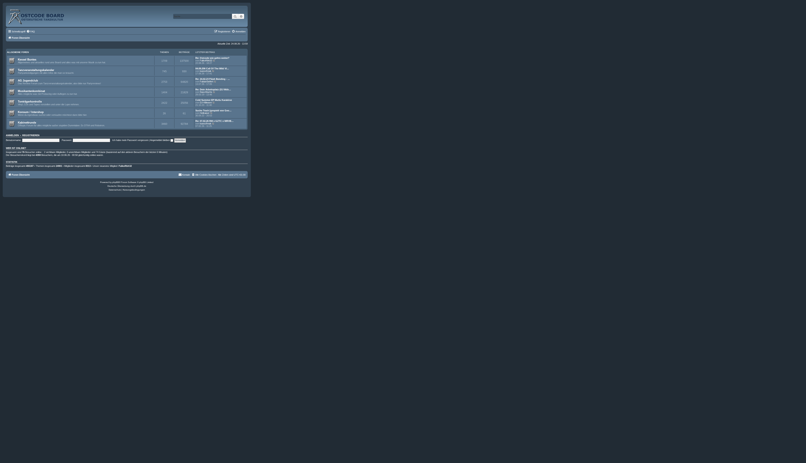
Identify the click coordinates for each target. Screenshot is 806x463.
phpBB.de (141, 186)
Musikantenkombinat (31, 91)
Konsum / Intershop (31, 112)
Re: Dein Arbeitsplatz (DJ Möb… (213, 89)
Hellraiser (204, 113)
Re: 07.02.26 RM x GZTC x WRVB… (214, 121)
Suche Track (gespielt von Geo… (213, 110)
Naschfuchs (206, 92)
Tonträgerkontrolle (30, 101)
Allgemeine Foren (18, 52)
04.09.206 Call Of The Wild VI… (212, 68)
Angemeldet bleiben (160, 140)
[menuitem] (30, 31)
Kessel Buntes (27, 59)
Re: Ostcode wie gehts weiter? (212, 58)
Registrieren (30, 135)
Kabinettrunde (27, 122)
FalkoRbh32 (206, 60)
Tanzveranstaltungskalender (36, 70)
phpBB (115, 182)
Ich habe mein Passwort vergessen (130, 140)
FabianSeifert (206, 81)
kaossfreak (205, 71)
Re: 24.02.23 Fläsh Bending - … (212, 79)
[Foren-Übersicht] (40, 15)
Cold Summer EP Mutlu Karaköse (213, 100)
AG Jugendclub (28, 80)
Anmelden (12, 135)
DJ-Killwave (206, 102)
